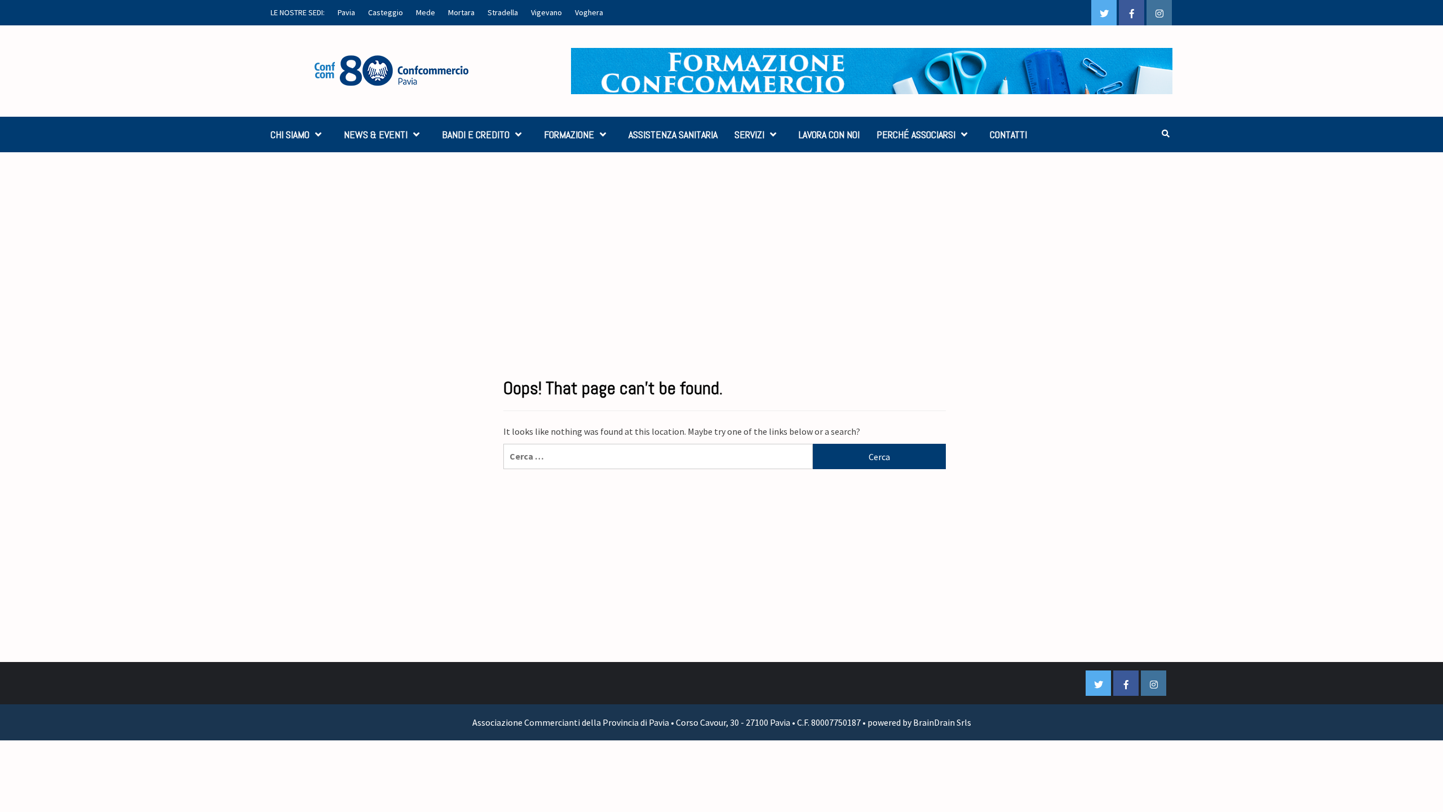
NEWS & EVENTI (376, 134)
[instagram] (1159, 12)
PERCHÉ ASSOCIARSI (916, 134)
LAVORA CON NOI (829, 134)
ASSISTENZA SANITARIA (673, 134)
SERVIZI (749, 134)
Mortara (461, 12)
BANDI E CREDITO (476, 134)
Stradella (503, 12)
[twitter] (1104, 12)
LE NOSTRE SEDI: (298, 12)
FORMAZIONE (569, 134)
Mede (425, 12)
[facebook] (1131, 12)
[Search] (1165, 133)
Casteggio (385, 12)
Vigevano (546, 12)
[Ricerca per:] (658, 456)
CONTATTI (1008, 134)
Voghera (589, 12)
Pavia (346, 12)
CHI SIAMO (290, 134)
